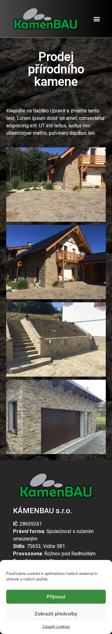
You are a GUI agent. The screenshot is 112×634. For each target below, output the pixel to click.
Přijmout (56, 597)
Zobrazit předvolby (56, 614)
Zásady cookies (56, 626)
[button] (97, 19)
